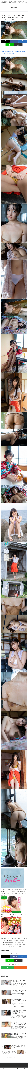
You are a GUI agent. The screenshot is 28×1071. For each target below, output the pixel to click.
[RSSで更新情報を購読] (20, 967)
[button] (18, 44)
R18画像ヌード (5, 950)
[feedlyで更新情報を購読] (7, 967)
